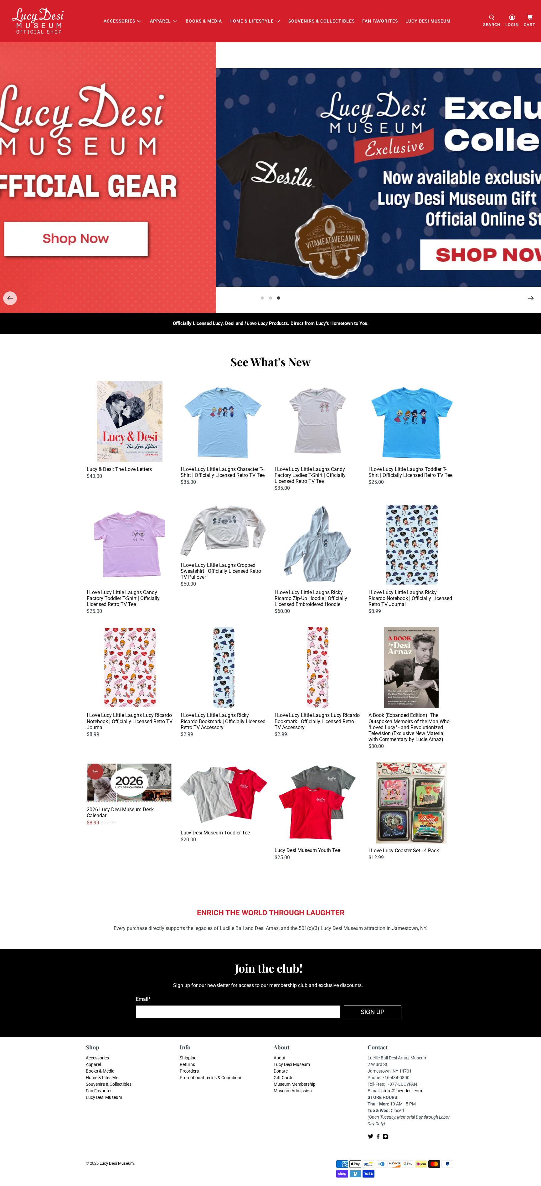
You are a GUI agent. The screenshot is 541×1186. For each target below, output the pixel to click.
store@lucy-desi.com (401, 1090)
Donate (281, 1071)
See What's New (270, 361)
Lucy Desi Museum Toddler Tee (215, 833)
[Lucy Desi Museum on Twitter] (371, 1138)
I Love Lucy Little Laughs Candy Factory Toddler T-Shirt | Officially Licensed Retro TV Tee (123, 598)
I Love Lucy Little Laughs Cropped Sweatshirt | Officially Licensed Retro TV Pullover (221, 571)
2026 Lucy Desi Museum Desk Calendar (120, 812)
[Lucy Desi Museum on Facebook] (378, 1138)
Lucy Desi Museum (428, 21)
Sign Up (372, 1012)
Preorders (189, 1071)
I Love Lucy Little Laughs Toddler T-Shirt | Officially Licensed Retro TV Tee (410, 472)
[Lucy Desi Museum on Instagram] (386, 1138)
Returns (187, 1064)
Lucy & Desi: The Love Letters (119, 469)
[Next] (531, 298)
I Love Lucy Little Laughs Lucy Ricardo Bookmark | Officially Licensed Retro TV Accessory (317, 721)
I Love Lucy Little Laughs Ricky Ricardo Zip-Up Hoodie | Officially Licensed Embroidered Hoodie (311, 598)
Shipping (188, 1057)
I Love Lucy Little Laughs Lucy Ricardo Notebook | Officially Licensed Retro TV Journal (130, 721)
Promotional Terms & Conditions (211, 1077)
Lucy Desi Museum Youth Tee (307, 850)
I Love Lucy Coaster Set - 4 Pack (403, 851)
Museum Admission (293, 1090)
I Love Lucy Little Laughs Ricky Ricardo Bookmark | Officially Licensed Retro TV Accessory (223, 721)
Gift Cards (283, 1077)
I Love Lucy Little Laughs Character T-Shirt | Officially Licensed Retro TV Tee (223, 472)
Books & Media (204, 21)
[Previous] (10, 298)
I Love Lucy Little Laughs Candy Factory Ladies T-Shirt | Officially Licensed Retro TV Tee (310, 475)
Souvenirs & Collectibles (321, 21)
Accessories (119, 21)
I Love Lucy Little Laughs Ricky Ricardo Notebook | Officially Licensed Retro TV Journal (410, 598)
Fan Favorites (380, 21)
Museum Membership (295, 1084)
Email (143, 999)
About (280, 1057)
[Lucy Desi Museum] (38, 21)
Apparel (160, 21)
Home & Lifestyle (251, 21)
